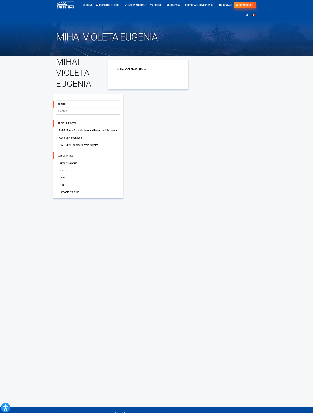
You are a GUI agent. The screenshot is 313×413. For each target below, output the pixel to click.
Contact (227, 5)
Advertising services (70, 137)
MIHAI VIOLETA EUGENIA (131, 69)
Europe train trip (68, 163)
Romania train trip (69, 192)
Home (89, 5)
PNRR (62, 184)
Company (175, 5)
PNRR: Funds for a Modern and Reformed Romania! (88, 130)
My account (246, 5)
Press (157, 5)
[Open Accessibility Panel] (5, 407)
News (62, 177)
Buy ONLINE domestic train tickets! (78, 145)
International (136, 5)
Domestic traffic (109, 5)
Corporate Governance (199, 5)
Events (63, 170)
